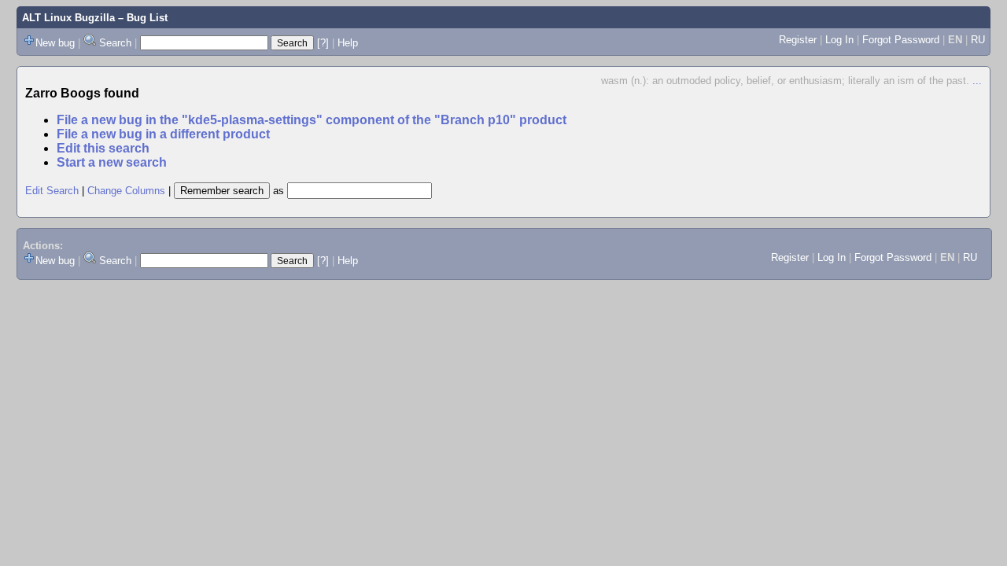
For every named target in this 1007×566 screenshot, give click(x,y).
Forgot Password (900, 40)
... (977, 80)
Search (115, 43)
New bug (55, 43)
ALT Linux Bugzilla (68, 18)
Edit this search (103, 148)
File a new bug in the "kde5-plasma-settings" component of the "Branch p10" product (311, 120)
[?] (323, 43)
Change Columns (126, 191)
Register (798, 40)
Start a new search (112, 162)
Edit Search (52, 191)
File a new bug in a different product (163, 134)
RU (978, 40)
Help (348, 43)
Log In (839, 40)
